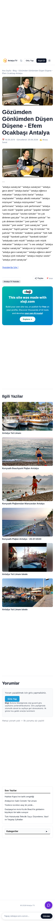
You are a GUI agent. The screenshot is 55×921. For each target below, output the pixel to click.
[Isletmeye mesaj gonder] (48, 905)
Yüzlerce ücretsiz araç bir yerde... (19, 805)
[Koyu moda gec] (21, 60)
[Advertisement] (27, 28)
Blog (15, 70)
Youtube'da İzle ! (10, 267)
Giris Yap (12, 699)
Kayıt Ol (41, 60)
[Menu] (49, 60)
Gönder (46, 916)
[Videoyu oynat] (27, 163)
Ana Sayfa (6, 70)
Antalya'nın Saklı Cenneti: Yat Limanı (21, 801)
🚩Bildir (50, 278)
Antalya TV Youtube (11, 282)
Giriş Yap (30, 60)
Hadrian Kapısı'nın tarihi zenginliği (19, 797)
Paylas (40, 278)
